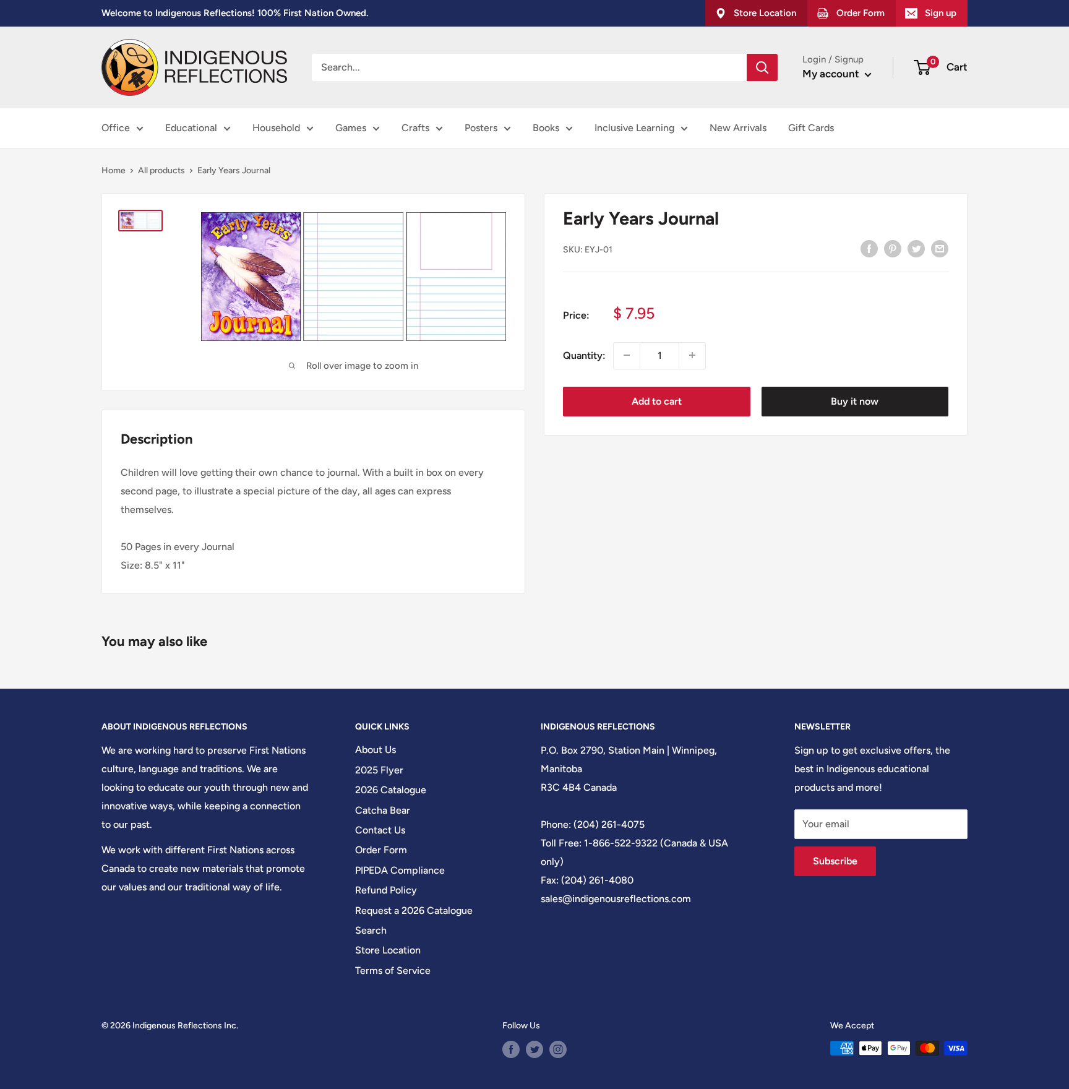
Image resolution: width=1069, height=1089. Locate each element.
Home (113, 170)
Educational (191, 128)
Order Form (381, 850)
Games (350, 128)
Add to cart (657, 401)
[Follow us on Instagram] (558, 1049)
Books (546, 128)
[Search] (762, 67)
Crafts (415, 128)
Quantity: (584, 355)
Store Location (388, 950)
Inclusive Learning (634, 128)
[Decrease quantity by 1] (627, 355)
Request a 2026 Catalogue (414, 910)
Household (276, 128)
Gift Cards (811, 128)
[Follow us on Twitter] (534, 1049)
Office (115, 128)
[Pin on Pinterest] (892, 248)
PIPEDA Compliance (400, 870)
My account (832, 73)
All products (161, 170)
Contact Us (380, 830)
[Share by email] (939, 248)
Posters (481, 128)
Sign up (940, 13)
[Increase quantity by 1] (692, 355)
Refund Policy (386, 890)
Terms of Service (393, 970)
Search (371, 930)
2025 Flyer (379, 770)
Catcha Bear (382, 810)
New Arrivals (738, 128)
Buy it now (854, 401)
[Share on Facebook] (869, 248)
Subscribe (835, 861)
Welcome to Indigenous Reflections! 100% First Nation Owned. (234, 13)
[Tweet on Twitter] (916, 248)
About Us (375, 749)
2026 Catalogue (390, 790)
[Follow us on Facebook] (511, 1049)
